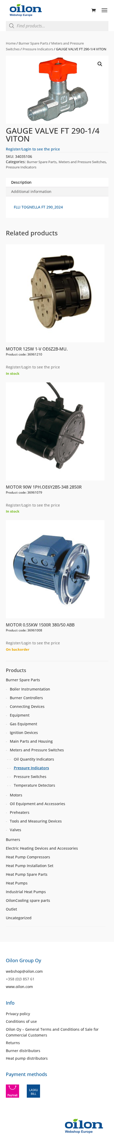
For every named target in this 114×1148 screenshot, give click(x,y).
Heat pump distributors (27, 1058)
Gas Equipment (23, 723)
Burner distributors (23, 1050)
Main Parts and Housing (31, 741)
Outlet (11, 909)
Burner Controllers (26, 697)
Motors (16, 794)
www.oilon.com (19, 986)
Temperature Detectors (34, 785)
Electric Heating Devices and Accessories (42, 848)
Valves (15, 829)
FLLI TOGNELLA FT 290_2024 (38, 207)
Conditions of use (21, 1021)
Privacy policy (18, 1013)
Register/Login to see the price (33, 149)
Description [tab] (21, 182)
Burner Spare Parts (33, 43)
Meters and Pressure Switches (82, 161)
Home (11, 43)
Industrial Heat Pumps (26, 891)
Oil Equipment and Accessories (37, 803)
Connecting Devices (27, 706)
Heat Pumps (17, 883)
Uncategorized (19, 917)
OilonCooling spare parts (28, 900)
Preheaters (19, 812)
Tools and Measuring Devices (36, 821)
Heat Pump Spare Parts (26, 874)
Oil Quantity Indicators (34, 759)
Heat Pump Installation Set (29, 865)
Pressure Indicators (38, 49)
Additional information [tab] (31, 191)
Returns (13, 1042)
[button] (100, 64)
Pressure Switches (30, 776)
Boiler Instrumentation (30, 689)
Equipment (19, 715)
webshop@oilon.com (24, 971)
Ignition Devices (24, 732)
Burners (13, 839)
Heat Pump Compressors (28, 856)
